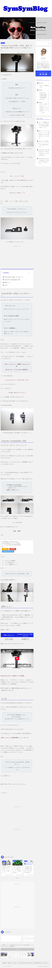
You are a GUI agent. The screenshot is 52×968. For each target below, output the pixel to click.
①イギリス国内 (44, 104)
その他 (43, 112)
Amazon (5, 549)
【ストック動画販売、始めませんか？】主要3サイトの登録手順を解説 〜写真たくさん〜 (44, 125)
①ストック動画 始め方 (44, 86)
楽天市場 (13, 549)
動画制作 (43, 90)
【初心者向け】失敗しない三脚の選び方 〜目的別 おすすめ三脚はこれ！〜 (44, 161)
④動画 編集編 (44, 97)
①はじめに (44, 92)
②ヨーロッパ (44, 105)
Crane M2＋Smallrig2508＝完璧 (12, 279)
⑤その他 (44, 99)
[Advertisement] (17, 256)
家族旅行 (43, 102)
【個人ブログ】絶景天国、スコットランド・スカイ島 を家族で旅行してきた (44, 144)
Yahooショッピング (8, 551)
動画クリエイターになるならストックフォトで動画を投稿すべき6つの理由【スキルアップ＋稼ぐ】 (44, 134)
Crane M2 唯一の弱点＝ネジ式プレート (14, 277)
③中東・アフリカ (44, 107)
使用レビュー (7, 282)
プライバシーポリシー (7, 966)
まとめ (6, 285)
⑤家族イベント (44, 110)
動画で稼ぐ (43, 83)
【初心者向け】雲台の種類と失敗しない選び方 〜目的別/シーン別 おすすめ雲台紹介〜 (44, 152)
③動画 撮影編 (44, 95)
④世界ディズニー (44, 109)
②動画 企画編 (44, 94)
